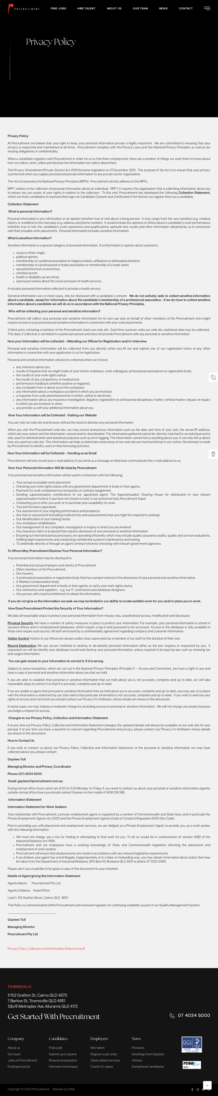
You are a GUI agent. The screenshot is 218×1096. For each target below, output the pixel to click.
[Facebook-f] (192, 1089)
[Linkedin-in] (203, 1089)
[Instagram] (197, 1089)
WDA (71, 1089)
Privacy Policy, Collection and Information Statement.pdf (46, 949)
